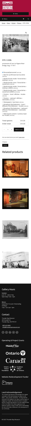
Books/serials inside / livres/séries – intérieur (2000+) (14, 87)
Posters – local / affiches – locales (13, 95)
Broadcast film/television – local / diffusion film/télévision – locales (15, 105)
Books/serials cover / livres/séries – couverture (14, 83)
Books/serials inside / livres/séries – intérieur (14, 79)
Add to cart (19, 129)
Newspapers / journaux (14, 102)
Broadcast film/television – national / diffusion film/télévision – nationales (15, 109)
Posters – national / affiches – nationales (12, 99)
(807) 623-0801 (6, 325)
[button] (26, 32)
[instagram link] (6, 332)
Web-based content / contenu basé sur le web (14, 114)
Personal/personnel (12, 72)
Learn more (21, 137)
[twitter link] (13, 332)
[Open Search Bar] (28, 19)
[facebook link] (3, 332)
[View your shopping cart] (23, 19)
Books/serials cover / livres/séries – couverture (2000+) (14, 91)
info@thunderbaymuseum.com (11, 327)
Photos (5, 145)
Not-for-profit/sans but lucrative (13, 75)
